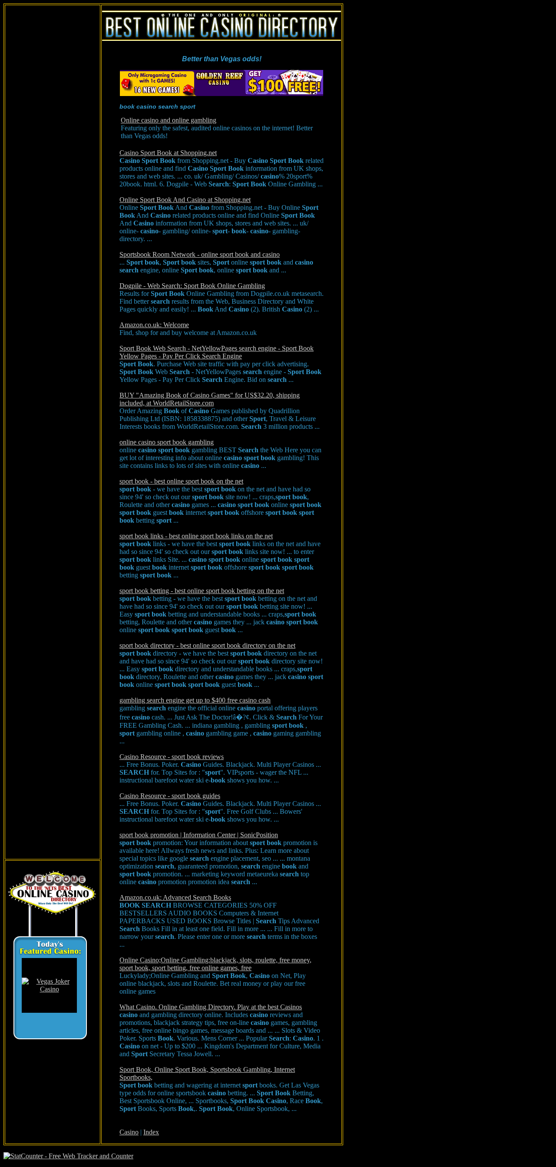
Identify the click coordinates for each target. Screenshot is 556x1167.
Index (151, 1132)
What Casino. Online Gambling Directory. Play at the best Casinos (210, 1007)
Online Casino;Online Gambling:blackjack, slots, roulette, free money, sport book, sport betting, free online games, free (215, 963)
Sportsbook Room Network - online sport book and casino (199, 254)
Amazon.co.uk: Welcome (154, 324)
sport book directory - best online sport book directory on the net (207, 645)
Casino (129, 1132)
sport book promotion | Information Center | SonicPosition (198, 835)
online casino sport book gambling (166, 442)
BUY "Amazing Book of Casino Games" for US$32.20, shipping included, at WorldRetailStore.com (209, 399)
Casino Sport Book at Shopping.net (168, 152)
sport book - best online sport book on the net (181, 481)
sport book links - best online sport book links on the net (196, 536)
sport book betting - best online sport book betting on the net (201, 590)
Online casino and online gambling (168, 120)
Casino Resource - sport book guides (169, 795)
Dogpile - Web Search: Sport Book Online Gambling (192, 285)
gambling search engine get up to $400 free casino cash (195, 700)
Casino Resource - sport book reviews (171, 756)
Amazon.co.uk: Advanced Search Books (175, 897)
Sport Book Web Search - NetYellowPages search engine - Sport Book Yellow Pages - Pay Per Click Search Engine (216, 352)
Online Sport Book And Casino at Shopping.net (185, 199)
